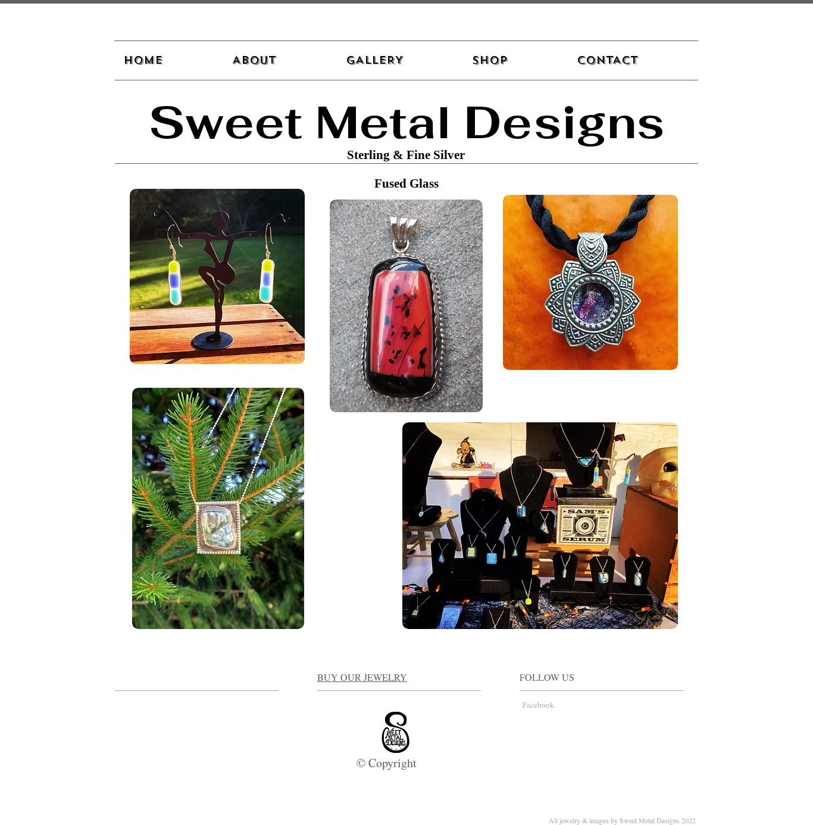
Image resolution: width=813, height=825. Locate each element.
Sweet (225, 122)
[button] (400, 60)
